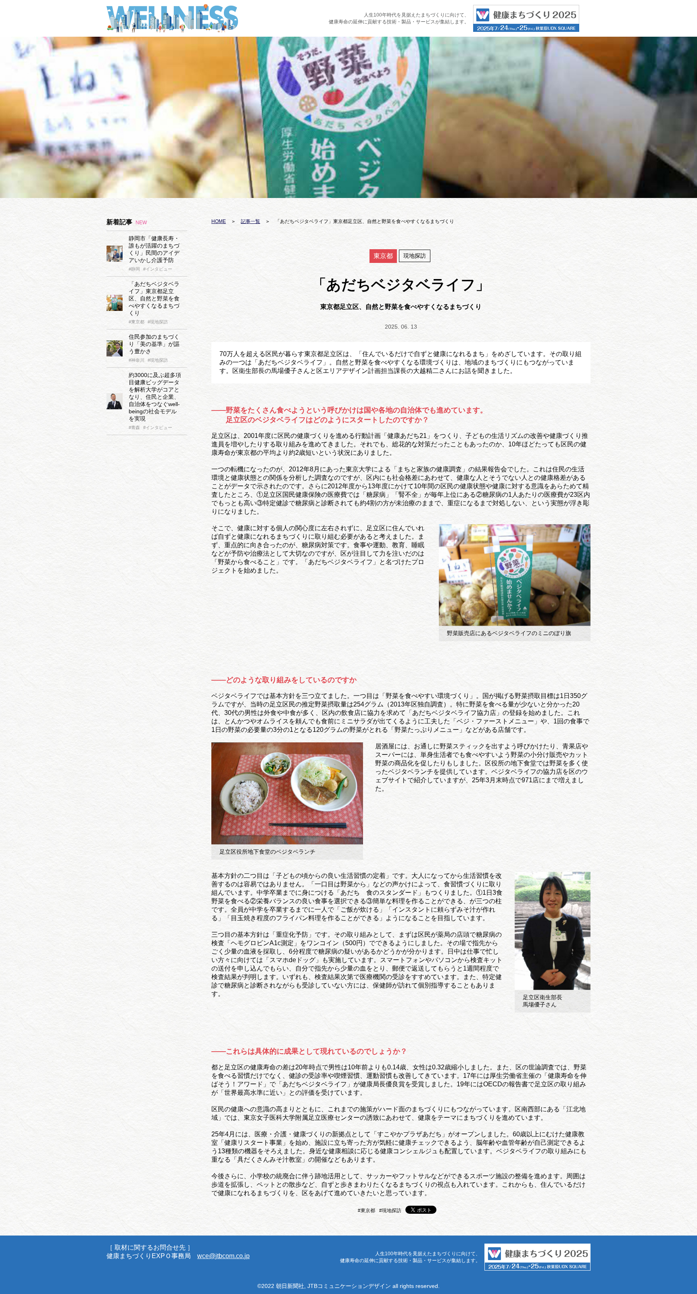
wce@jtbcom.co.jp (223, 1255)
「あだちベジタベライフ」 (154, 298)
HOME (218, 221)
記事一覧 (250, 221)
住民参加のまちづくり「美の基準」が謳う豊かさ (154, 343)
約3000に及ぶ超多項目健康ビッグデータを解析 (155, 397)
